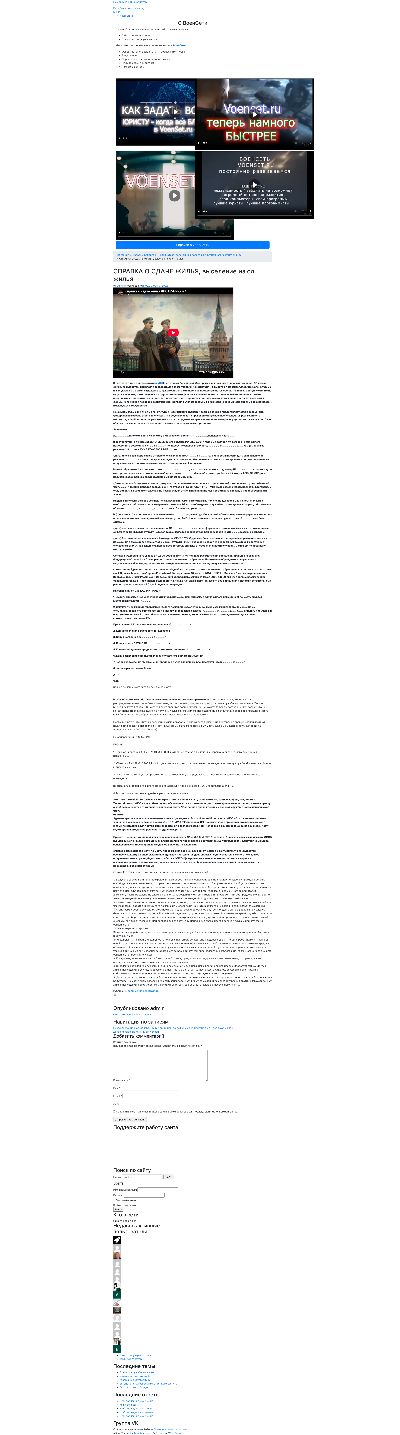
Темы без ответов (131, 1358)
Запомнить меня (126, 1200)
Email (117, 1096)
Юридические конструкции (224, 254)
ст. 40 (158, 383)
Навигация (126, 15)
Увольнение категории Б (135, 1376)
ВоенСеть (179, 45)
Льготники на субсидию (134, 1387)
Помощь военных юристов (130, 1)
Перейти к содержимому (129, 8)
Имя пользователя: (125, 1189)
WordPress (174, 1433)
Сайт (116, 1104)
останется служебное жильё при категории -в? (149, 1383)
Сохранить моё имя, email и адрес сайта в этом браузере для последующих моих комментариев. (177, 1111)
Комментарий (121, 1080)
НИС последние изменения (136, 1400)
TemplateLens (142, 1433)
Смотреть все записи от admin (132, 1014)
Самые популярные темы (135, 1355)
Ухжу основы (128, 1404)
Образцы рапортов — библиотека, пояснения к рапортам (168, 254)
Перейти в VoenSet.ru (192, 245)
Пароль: (118, 1195)
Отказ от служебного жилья (137, 1372)
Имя (116, 1088)
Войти (118, 1209)
